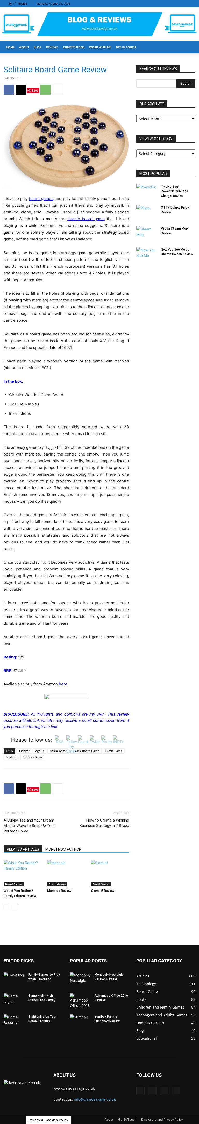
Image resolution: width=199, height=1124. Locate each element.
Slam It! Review (103, 891)
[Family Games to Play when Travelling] (14, 979)
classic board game (86, 218)
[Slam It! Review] (110, 873)
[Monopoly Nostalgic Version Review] (80, 979)
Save (35, 90)
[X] (191, 3)
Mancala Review (59, 891)
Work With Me (100, 47)
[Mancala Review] (66, 873)
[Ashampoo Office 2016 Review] (80, 1000)
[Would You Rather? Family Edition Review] (23, 873)
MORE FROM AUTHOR (63, 849)
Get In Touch (126, 47)
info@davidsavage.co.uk (95, 1099)
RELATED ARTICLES (23, 849)
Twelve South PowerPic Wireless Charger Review (174, 191)
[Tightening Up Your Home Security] (14, 1021)
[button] (189, 47)
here (63, 683)
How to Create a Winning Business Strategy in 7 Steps (104, 823)
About (24, 47)
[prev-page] (7, 906)
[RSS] (183, 3)
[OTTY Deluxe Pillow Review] (146, 212)
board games (41, 198)
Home (10, 47)
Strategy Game (33, 757)
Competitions (73, 47)
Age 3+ (39, 751)
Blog (37, 47)
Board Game (58, 751)
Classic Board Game (86, 751)
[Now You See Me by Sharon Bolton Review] (146, 254)
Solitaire (11, 757)
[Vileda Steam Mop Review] (146, 233)
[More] (57, 90)
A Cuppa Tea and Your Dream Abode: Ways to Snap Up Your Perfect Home (29, 825)
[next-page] (15, 906)
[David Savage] (99, 24)
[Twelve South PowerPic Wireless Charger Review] (146, 191)
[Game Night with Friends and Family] (14, 1000)
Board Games (13, 884)
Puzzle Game (113, 751)
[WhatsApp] (45, 90)
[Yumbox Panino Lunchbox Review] (80, 1021)
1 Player (24, 751)
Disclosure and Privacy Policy (162, 1119)
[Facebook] (166, 3)
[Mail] (174, 3)
